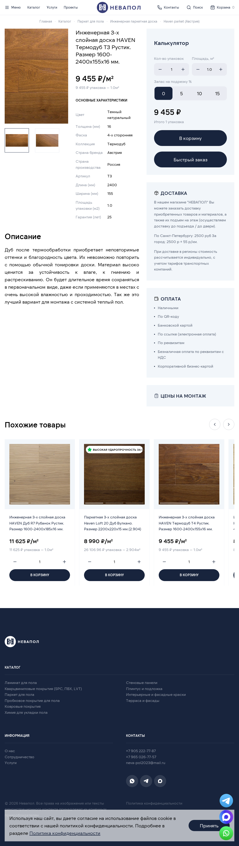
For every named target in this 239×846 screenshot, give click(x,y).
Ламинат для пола (21, 682)
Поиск (198, 7)
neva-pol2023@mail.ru (145, 762)
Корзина (225, 7)
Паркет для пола (19, 694)
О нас (10, 750)
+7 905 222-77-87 (141, 750)
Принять (209, 825)
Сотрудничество (19, 757)
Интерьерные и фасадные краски (156, 694)
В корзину (190, 138)
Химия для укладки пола (26, 712)
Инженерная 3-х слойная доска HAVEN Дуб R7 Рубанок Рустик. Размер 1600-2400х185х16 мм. (37, 523)
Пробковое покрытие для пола (32, 700)
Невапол (125, 7)
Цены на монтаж (183, 396)
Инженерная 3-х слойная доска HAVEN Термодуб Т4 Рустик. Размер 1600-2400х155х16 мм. (187, 523)
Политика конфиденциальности (154, 803)
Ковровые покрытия (23, 706)
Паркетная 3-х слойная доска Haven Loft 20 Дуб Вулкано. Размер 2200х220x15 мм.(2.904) (112, 523)
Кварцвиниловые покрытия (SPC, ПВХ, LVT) (43, 688)
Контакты (171, 7)
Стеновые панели (141, 682)
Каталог (33, 7)
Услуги (52, 7)
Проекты (71, 7)
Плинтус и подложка (144, 688)
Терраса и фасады (142, 700)
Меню (16, 7)
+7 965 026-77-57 (141, 757)
